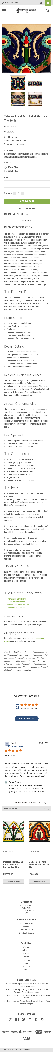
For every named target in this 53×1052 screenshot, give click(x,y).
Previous (4, 49)
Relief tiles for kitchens (16, 602)
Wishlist (26, 927)
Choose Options (14, 881)
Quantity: (8, 193)
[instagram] (42, 1019)
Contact (26, 954)
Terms (26, 957)
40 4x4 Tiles (13, 167)
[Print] (14, 214)
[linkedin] (29, 1019)
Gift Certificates (26, 923)
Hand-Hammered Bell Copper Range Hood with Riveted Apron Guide (26, 996)
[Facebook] (5, 214)
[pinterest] (23, 1019)
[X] (18, 214)
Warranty (26, 947)
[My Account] (41, 3)
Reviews (26, 960)
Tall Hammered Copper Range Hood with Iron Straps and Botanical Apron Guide (26, 985)
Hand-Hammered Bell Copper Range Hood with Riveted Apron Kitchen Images (26, 1002)
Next (49, 49)
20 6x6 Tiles (13, 171)
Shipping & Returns (26, 933)
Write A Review (26, 718)
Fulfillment (26, 950)
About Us (26, 967)
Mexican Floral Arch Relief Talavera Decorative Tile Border (13, 865)
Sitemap (27, 1050)
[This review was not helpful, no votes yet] (45, 802)
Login (22, 930)
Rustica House (8, 851)
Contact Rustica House (16, 608)
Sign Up (30, 930)
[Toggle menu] (4, 11)
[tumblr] (36, 1019)
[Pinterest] (26, 214)
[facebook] (17, 1019)
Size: (7, 163)
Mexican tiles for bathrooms (18, 605)
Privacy (26, 970)
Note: (6, 177)
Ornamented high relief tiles (17, 599)
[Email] (9, 214)
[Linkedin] (22, 214)
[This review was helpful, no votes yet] (40, 802)
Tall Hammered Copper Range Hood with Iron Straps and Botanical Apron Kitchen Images (26, 991)
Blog (26, 963)
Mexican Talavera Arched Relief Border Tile (39, 865)
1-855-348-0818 (11, 3)
